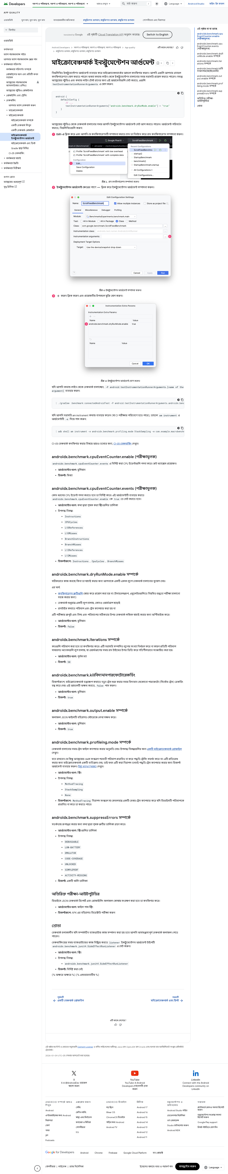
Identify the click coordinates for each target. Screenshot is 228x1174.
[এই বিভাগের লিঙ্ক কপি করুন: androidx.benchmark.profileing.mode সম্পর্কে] (134, 743)
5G (77, 1132)
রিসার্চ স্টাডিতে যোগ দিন (207, 1127)
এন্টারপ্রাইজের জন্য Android (58, 1115)
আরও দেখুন (102, 3)
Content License (85, 1047)
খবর (47, 1130)
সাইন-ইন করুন (216, 3)
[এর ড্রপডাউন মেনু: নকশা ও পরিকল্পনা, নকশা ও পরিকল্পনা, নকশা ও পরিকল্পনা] (89, 3)
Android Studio (196, 3)
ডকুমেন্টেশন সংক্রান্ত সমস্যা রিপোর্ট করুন (209, 1116)
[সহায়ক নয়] (182, 47)
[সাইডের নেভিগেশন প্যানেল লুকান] (37, 1168)
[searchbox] (21, 30)
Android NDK (173, 1130)
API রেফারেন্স (173, 1120)
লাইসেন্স (62, 1166)
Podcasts (49, 1140)
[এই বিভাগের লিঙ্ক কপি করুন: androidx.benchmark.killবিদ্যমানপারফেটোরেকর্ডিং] (138, 675)
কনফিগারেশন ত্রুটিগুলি (70, 593)
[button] (20, 64)
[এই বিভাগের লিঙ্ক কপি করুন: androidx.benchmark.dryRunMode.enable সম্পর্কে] (141, 575)
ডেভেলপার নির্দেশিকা (176, 1115)
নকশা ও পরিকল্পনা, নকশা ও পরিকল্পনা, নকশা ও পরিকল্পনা (58, 3)
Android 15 (142, 1117)
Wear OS (110, 1112)
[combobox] (136, 4)
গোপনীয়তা (80, 1127)
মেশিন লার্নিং (81, 1112)
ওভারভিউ (8, 20)
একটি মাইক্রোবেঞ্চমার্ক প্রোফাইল (164, 749)
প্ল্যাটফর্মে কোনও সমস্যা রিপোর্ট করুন (211, 1108)
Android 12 (142, 1132)
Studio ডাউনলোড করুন (178, 1125)
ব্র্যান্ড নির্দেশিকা (76, 1166)
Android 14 (142, 1122)
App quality (12, 12)
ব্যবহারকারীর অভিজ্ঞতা (64, 20)
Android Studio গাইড (177, 1110)
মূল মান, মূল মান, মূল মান (33, 20)
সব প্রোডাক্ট (158, 1152)
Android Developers (61, 47)
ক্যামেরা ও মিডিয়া (83, 1122)
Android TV (111, 1127)
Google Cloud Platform (135, 1152)
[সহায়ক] (177, 47)
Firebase (113, 1152)
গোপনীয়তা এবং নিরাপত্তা (154, 20)
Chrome (99, 1152)
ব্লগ (46, 1135)
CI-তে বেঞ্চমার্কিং (123, 443)
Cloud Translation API (110, 34)
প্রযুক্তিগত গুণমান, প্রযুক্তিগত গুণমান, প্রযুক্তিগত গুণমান (108, 20)
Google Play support (207, 1122)
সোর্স (47, 1125)
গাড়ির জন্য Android (115, 1122)
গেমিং (78, 1107)
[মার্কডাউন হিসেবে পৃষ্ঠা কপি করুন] (168, 63)
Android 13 (142, 1127)
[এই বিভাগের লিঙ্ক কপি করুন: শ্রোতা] (64, 926)
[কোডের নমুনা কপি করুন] (182, 93)
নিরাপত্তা (49, 1120)
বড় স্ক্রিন (109, 1107)
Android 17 (142, 1107)
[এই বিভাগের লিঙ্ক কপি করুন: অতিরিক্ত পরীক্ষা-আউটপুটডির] (102, 894)
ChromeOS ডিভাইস (115, 1117)
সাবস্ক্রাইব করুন (187, 1166)
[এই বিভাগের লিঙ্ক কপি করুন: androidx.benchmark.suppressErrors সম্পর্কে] (134, 818)
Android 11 (142, 1137)
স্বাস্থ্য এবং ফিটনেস (84, 1117)
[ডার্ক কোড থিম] (178, 93)
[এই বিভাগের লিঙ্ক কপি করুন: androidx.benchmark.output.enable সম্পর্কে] (131, 711)
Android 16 (142, 1112)
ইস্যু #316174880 (87, 766)
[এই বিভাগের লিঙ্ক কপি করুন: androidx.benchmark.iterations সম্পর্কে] (123, 640)
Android (49, 1110)
